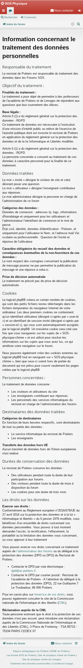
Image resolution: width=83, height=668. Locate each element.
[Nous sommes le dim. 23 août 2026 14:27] (72, 24)
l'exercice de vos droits (49, 594)
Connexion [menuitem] (80, 11)
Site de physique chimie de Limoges (41, 659)
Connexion (30, 17)
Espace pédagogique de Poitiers (30, 651)
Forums (11, 11)
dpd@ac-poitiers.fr (23, 570)
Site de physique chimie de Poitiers (56, 655)
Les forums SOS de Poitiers (21, 655)
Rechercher (11, 17)
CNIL (62, 602)
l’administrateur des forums (34, 551)
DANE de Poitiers (59, 651)
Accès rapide (4, 11)
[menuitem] (61, 10)
